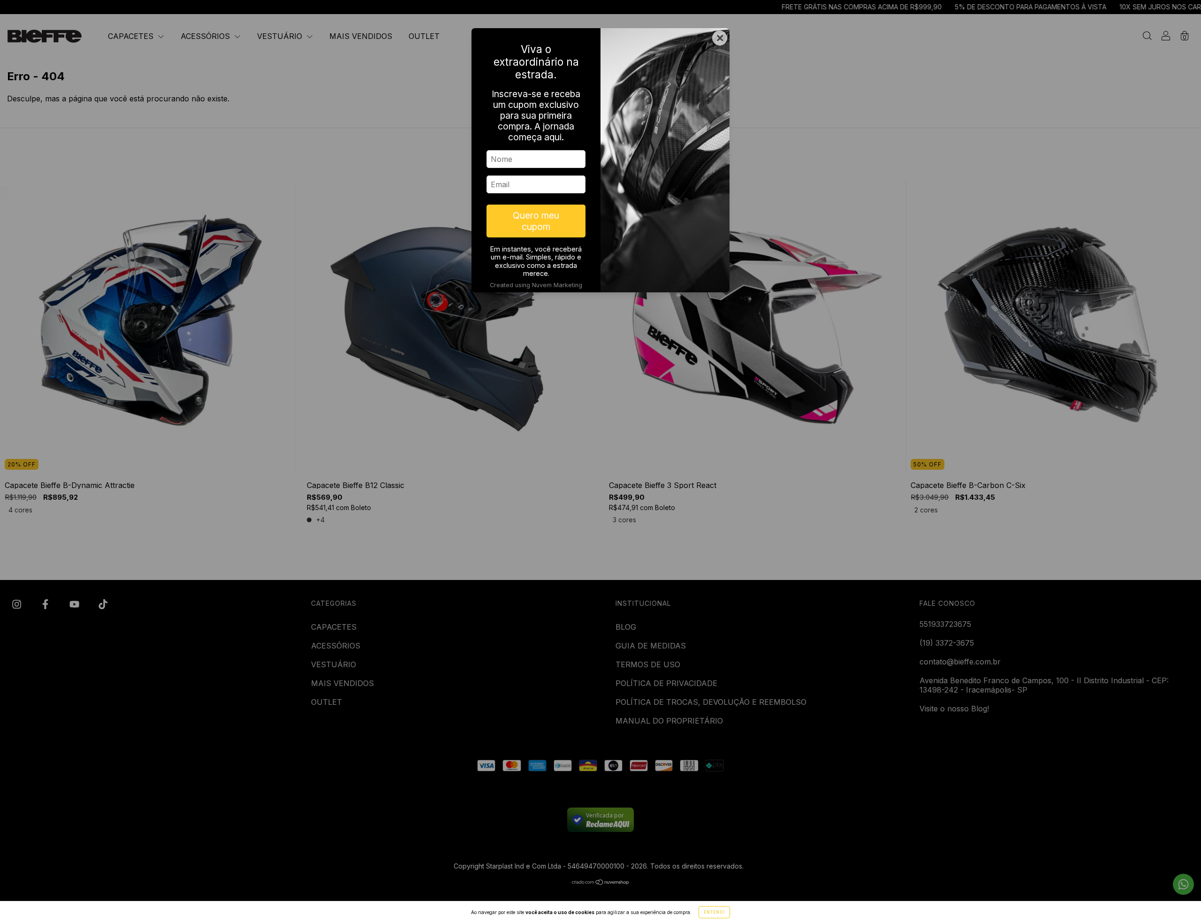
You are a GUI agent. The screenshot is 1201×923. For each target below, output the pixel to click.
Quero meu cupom (536, 221)
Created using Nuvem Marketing (536, 285)
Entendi (714, 912)
